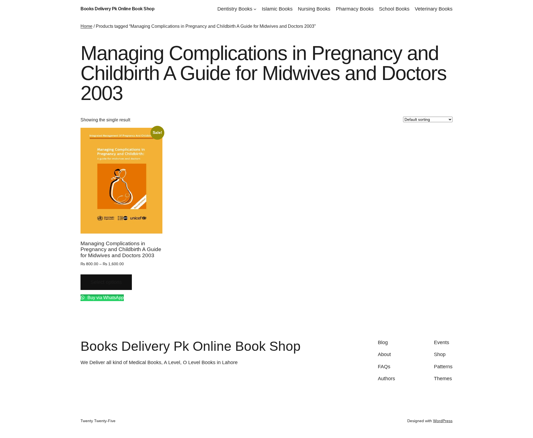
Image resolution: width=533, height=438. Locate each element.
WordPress (442, 421)
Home (86, 26)
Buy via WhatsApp (105, 297)
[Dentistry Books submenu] (255, 9)
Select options (106, 282)
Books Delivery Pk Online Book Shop (117, 8)
